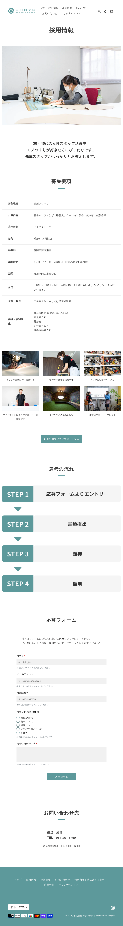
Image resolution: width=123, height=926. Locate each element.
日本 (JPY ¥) (17, 907)
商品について (27, 717)
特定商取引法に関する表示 (90, 879)
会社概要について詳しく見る (63, 439)
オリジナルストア (69, 884)
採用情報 (31, 879)
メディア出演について (31, 728)
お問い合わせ (62, 879)
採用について (27, 725)
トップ (18, 879)
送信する (63, 776)
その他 (24, 732)
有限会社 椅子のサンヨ (84, 915)
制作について (27, 721)
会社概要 (45, 879)
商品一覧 (49, 884)
